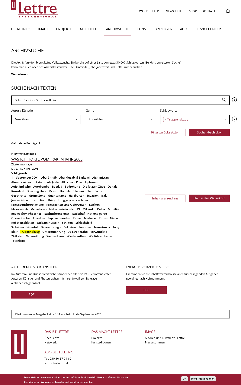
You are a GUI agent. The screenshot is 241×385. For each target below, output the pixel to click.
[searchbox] (46, 119)
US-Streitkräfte (78, 231)
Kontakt (208, 11)
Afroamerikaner (22, 182)
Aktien (40, 182)
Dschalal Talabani (72, 191)
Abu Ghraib (49, 177)
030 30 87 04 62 (60, 358)
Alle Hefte (89, 29)
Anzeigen (164, 29)
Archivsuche (117, 29)
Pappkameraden (59, 218)
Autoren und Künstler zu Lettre (165, 338)
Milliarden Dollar (94, 209)
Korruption (38, 200)
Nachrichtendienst (56, 213)
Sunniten (85, 227)
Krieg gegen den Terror (73, 200)
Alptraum (91, 182)
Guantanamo (57, 195)
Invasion (93, 195)
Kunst (142, 29)
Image (43, 29)
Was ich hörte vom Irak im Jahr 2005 (46, 159)
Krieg (51, 200)
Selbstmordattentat (24, 227)
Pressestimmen (155, 342)
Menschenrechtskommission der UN (55, 209)
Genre (90, 110)
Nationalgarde (97, 213)
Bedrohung (72, 186)
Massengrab (19, 209)
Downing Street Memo (42, 191)
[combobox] (46, 119)
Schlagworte (169, 110)
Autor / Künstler (22, 110)
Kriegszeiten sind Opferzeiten (66, 204)
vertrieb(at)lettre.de (56, 363)
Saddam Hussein (48, 222)
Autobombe (41, 186)
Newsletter (174, 11)
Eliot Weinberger (23, 154)
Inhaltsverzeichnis (165, 198)
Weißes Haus (55, 236)
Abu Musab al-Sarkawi (74, 177)
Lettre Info (19, 29)
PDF (31, 294)
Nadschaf (78, 213)
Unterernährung (53, 231)
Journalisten (19, 200)
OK (184, 378)
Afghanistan (100, 177)
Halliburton (76, 195)
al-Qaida (53, 182)
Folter (98, 191)
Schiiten (67, 222)
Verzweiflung (35, 236)
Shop (193, 11)
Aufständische (21, 186)
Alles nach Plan (71, 182)
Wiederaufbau (76, 236)
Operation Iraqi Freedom (28, 218)
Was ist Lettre (149, 11)
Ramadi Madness (84, 218)
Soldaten (70, 227)
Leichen (94, 204)
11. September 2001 (25, 177)
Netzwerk (50, 342)
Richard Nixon (108, 218)
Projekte (64, 29)
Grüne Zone (37, 195)
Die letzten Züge (94, 186)
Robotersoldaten (22, 222)
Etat (89, 191)
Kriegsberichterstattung (27, 204)
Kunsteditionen (101, 342)
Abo (183, 29)
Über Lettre (51, 338)
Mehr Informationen (202, 378)
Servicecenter (208, 29)
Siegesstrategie (51, 227)
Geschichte (18, 195)
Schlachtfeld (84, 222)
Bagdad (57, 186)
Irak (104, 195)
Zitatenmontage (21, 164)
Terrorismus (102, 227)
